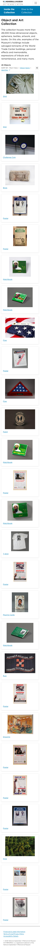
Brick (5, 188)
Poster (5, 218)
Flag (5, 340)
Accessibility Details (10, 936)
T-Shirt (6, 554)
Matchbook (7, 279)
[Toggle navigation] (36, 3)
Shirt (5, 96)
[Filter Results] (37, 68)
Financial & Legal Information (14, 931)
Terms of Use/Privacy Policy (13, 934)
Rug (5, 676)
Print (5, 859)
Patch (5, 432)
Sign (5, 127)
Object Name (25, 68)
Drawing (6, 737)
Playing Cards (9, 615)
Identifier (4, 70)
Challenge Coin (9, 157)
